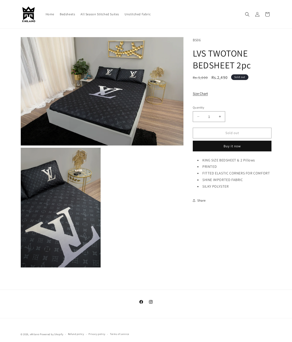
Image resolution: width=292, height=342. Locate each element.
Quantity (198, 107)
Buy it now (232, 146)
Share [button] (201, 200)
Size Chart (200, 93)
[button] (247, 14)
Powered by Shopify (51, 334)
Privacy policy (97, 334)
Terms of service (119, 334)
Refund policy (76, 334)
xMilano (34, 334)
